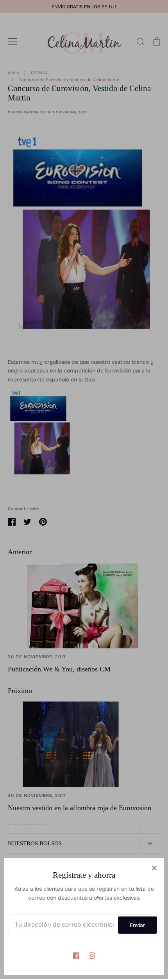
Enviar (137, 925)
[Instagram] (92, 955)
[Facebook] (76, 955)
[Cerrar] (154, 867)
